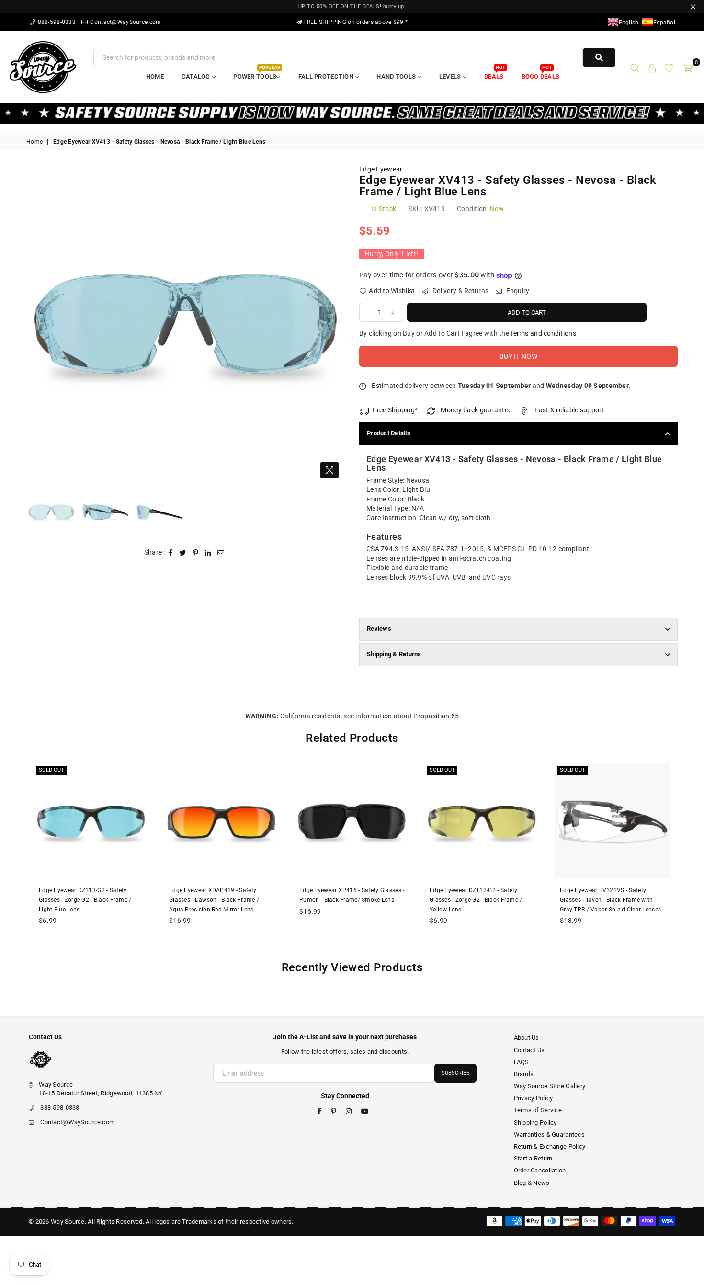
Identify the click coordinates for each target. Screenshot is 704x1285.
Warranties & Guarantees (549, 1134)
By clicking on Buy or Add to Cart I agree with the (467, 333)
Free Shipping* (395, 410)
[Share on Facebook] (171, 552)
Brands (524, 1074)
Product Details (388, 433)
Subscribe (455, 1073)
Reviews (379, 628)
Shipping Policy (535, 1122)
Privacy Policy (533, 1098)
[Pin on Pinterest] (196, 552)
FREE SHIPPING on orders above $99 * (355, 22)
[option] (185, 324)
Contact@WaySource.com (125, 22)
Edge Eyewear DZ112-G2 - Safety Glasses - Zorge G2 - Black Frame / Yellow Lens (476, 899)
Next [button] (336, 324)
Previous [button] (34, 324)
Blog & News (532, 1182)
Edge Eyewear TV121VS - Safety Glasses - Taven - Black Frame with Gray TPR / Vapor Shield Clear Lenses (610, 899)
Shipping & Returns (394, 654)
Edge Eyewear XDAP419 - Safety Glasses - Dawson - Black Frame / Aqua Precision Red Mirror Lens (214, 899)
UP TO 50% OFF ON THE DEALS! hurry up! (352, 6)
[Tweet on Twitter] (182, 552)
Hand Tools (396, 76)
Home (155, 76)
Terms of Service (538, 1110)
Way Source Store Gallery (550, 1086)
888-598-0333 (56, 22)
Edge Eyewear (380, 169)
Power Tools (256, 73)
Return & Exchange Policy (550, 1146)
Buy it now (518, 356)
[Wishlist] (669, 67)
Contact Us (529, 1050)
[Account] (652, 67)
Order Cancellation (540, 1170)
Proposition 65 (436, 716)
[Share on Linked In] (208, 552)
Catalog (197, 76)
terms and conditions (543, 333)
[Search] (635, 67)
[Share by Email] (221, 552)
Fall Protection (326, 76)
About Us (526, 1037)
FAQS (521, 1062)
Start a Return (533, 1158)
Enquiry (516, 291)
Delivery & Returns (459, 291)
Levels (451, 76)
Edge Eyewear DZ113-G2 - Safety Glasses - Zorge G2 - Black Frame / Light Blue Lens (85, 899)
